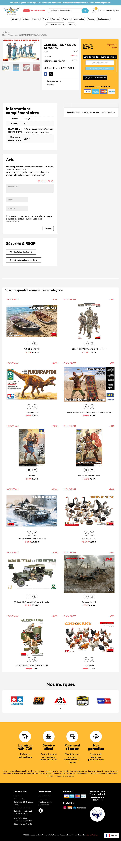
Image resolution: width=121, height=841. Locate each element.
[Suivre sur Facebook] (45, 74)
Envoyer (48, 228)
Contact (71, 24)
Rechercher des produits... (60, 11)
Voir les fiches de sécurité (21, 252)
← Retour (6, 32)
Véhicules (15, 19)
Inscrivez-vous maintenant (99, 69)
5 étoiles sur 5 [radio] (52, 181)
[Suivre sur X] (51, 74)
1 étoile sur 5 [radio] (39, 181)
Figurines (55, 19)
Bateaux (35, 19)
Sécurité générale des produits (23, 260)
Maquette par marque (55, 24)
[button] (35, 43)
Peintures (66, 19)
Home (5, 35)
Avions (26, 19)
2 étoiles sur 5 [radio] (42, 181)
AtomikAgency (92, 835)
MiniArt (74, 55)
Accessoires (79, 19)
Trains (45, 19)
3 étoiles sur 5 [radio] (45, 181)
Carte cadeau (103, 19)
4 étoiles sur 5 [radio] (49, 181)
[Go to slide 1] (60, 708)
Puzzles (91, 19)
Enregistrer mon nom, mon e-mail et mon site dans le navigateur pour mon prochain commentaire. (29, 219)
